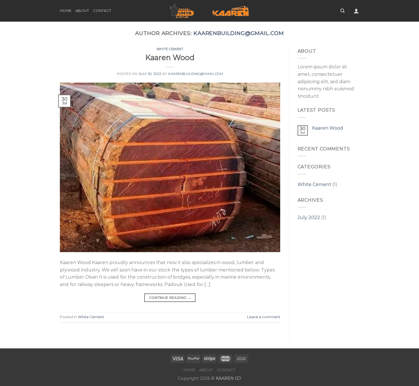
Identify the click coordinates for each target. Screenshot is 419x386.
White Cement (170, 49)
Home (66, 11)
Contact (102, 11)
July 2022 (309, 217)
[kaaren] (210, 11)
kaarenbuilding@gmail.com (239, 33)
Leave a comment (263, 317)
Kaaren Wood (169, 57)
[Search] (342, 10)
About (82, 11)
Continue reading (170, 297)
